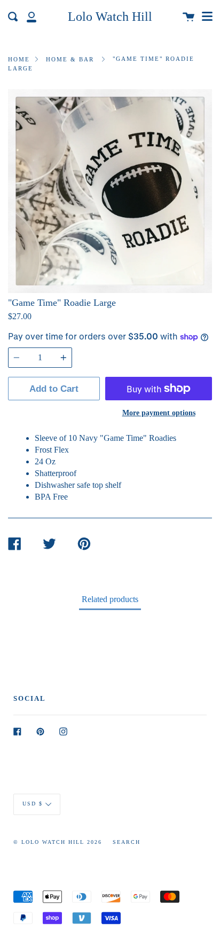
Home (19, 59)
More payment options (158, 412)
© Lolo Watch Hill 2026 (57, 842)
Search (126, 842)
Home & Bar (70, 59)
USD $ (32, 803)
